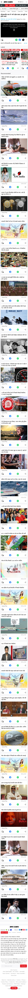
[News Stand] (11, 929)
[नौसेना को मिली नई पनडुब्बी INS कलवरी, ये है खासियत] (10, 100)
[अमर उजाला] (8, 2)
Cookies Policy (4, 981)
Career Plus (20, 11)
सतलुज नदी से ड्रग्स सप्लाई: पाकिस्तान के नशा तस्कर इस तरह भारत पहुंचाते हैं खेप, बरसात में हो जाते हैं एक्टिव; (13, 953)
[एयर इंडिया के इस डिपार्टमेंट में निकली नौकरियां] (10, 609)
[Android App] (6, 929)
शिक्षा (7, 5)
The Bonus (13, 973)
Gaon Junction (6, 973)
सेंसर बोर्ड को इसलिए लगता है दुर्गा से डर (11, 810)
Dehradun (19, 932)
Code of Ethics (8, 985)
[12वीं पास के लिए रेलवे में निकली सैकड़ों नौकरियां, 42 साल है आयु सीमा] (10, 416)
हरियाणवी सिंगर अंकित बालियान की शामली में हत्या (10, 63)
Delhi (10, 932)
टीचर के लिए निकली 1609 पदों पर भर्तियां (11, 560)
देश (17, 5)
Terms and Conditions (21, 981)
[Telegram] (26, 929)
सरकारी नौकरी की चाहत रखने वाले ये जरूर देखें (13, 670)
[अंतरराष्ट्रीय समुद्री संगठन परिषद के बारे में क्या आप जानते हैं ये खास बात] (10, 638)
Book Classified (20, 973)
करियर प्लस (11, 5)
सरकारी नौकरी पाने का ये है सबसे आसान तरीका (13, 221)
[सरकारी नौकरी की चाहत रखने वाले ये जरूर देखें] (10, 692)
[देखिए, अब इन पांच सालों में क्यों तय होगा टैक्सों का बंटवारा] (10, 889)
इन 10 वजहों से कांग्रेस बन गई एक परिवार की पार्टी (13, 533)
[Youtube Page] (23, 929)
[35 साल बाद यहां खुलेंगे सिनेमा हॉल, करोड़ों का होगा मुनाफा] (10, 301)
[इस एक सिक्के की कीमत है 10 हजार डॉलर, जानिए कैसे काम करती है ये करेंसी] (10, 750)
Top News (4, 8)
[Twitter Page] (21, 929)
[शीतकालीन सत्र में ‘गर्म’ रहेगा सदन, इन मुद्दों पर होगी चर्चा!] (16, 40)
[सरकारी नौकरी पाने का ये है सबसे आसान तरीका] (10, 243)
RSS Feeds (17, 983)
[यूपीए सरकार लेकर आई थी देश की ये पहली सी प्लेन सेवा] (10, 129)
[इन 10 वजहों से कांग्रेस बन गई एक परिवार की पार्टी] (10, 555)
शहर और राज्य (22, 5)
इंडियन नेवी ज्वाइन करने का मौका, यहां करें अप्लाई (13, 479)
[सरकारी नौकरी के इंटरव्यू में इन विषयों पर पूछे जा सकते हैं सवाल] (10, 158)
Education (14, 11)
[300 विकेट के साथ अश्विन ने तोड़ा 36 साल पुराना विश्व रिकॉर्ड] (10, 918)
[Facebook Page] (19, 929)
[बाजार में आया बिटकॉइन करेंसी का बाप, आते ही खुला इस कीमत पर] (10, 216)
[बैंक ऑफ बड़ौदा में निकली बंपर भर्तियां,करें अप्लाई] (10, 777)
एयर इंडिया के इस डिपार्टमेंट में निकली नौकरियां (12, 587)
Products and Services (7, 983)
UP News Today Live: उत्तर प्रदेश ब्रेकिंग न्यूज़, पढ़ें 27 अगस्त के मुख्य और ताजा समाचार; (13, 942)
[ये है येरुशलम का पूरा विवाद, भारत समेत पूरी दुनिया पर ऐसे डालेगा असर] (10, 445)
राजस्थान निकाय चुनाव (13, 8)
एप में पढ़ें (14, 988)
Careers (18, 979)
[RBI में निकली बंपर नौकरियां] (10, 665)
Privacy (23, 979)
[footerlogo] (14, 927)
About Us (4, 979)
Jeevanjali (22, 971)
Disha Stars (14, 975)
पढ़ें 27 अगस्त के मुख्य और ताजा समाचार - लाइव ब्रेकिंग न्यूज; (13, 947)
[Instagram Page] (25, 929)
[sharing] (26, 40)
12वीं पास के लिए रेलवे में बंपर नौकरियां (11, 506)
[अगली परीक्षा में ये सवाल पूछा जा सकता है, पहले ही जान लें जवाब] (10, 474)
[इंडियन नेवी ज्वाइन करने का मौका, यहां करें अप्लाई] (10, 501)
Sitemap (23, 983)
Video (8, 11)
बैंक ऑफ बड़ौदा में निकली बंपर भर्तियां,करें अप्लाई (13, 755)
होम (1, 5)
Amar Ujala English (7, 971)
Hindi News (3, 11)
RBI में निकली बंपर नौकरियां (8, 643)
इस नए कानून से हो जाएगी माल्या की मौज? (11, 782)
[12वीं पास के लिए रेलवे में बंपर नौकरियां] (10, 528)
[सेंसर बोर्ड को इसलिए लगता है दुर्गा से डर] (10, 831)
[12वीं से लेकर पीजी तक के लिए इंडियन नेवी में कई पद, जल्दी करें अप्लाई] (10, 329)
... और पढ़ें (25, 43)
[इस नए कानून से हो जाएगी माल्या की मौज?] (10, 804)
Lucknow (14, 932)
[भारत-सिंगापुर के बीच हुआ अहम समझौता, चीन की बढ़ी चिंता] (10, 721)
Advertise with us (11, 979)
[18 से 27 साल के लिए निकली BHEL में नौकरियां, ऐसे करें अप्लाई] (10, 272)
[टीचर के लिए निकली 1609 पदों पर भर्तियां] (10, 582)
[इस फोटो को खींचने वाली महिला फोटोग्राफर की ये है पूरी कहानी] (10, 358)
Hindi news (15, 958)
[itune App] (8, 929)
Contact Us (12, 981)
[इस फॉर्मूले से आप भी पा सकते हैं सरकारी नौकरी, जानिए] (10, 860)
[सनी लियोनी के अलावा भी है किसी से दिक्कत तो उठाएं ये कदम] (10, 187)
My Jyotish (15, 971)
